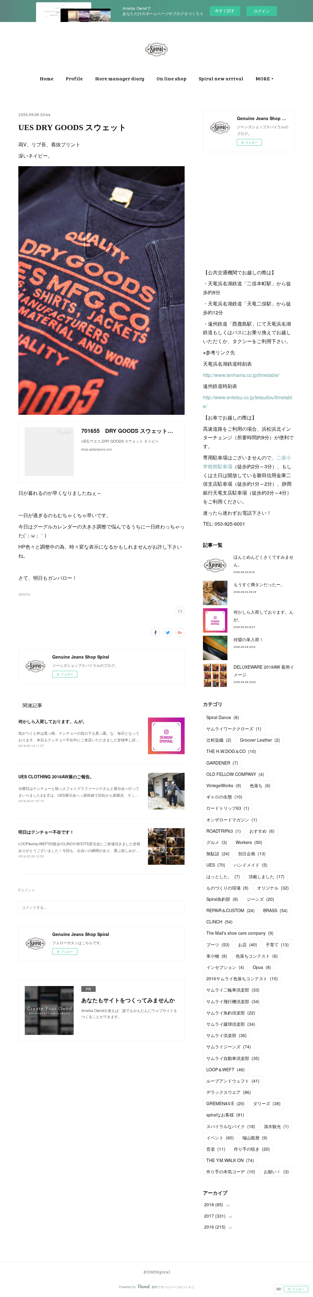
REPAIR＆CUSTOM (230, 910)
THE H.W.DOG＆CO (231, 751)
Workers (249, 842)
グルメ (216, 842)
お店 (247, 944)
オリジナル (273, 888)
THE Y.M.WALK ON (230, 1160)
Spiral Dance (222, 717)
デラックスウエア (228, 1092)
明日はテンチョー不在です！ (46, 832)
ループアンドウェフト (233, 1081)
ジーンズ (260, 899)
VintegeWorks (223, 785)
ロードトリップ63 (227, 808)
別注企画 (252, 853)
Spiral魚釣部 (222, 899)
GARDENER (222, 763)
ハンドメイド (250, 865)
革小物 (216, 956)
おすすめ (261, 831)
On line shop (171, 78)
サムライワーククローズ (233, 728)
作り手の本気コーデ (230, 1171)
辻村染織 (218, 740)
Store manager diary (119, 78)
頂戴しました (267, 876)
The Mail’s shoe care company (240, 933)
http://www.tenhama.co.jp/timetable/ (241, 374)
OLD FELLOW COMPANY (235, 774)
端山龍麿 (254, 1137)
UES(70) (24, 594)
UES (215, 865)
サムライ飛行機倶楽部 (233, 1001)
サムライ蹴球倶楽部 (230, 1024)
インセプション (225, 967)
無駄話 (218, 853)
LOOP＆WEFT (225, 1069)
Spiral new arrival (221, 78)
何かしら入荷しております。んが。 (52, 721)
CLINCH (219, 922)
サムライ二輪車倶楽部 (233, 990)
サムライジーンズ (228, 1046)
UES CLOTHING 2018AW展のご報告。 (58, 776)
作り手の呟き (252, 1149)
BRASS (275, 910)
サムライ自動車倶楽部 (233, 1058)
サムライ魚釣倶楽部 (230, 1013)
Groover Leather (260, 740)
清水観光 (276, 1126)
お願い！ (276, 1171)
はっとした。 (223, 876)
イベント (220, 1137)
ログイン (262, 11)
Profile (74, 78)
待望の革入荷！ (248, 639)
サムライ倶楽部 (226, 1035)
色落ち (260, 785)
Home (46, 78)
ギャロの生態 (224, 797)
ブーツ (218, 944)
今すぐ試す (225, 10)
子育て (277, 944)
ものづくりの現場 (227, 888)
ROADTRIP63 (223, 831)
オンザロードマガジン (231, 820)
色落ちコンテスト (257, 956)
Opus (262, 967)
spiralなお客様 (225, 1115)
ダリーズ (267, 1103)
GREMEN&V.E (225, 1103)
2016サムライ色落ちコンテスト (242, 978)
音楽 (215, 1149)
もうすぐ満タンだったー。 (259, 584)
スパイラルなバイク (230, 1126)
